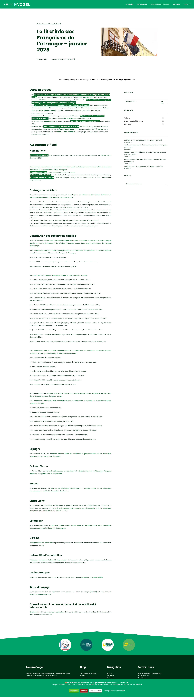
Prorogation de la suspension (41, 543)
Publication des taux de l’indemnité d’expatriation (48, 560)
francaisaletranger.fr (67, 129)
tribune (42, 100)
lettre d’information (47, 110)
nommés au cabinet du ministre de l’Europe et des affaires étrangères (60, 275)
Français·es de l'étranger (46, 24)
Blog (67, 79)
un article (68, 118)
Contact (186, 4)
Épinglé (58, 24)
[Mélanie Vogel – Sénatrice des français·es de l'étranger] (17, 4)
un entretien (88, 97)
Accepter (74, 691)
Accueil (62, 79)
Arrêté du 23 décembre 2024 (40, 594)
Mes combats (142, 4)
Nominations (34, 612)
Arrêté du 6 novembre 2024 (92, 577)
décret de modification (55, 612)
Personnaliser (95, 691)
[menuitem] (130, 4)
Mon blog (176, 4)
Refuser (84, 691)
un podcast (48, 121)
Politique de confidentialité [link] (114, 691)
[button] (162, 103)
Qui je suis (130, 4)
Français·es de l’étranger (160, 4)
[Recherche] (146, 101)
